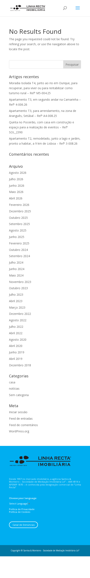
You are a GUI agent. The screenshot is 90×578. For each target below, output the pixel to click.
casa (12, 382)
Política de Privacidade (22, 509)
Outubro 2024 (18, 250)
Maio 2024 (16, 275)
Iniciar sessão (18, 412)
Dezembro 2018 (20, 365)
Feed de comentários (23, 425)
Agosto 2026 (17, 173)
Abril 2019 (15, 359)
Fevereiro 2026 (19, 205)
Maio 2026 (16, 192)
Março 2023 (17, 307)
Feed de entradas (21, 418)
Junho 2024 (16, 269)
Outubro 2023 (18, 288)
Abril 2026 (15, 198)
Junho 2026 (16, 186)
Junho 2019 (16, 352)
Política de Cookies (19, 511)
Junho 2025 (16, 237)
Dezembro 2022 (20, 314)
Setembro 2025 (19, 224)
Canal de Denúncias (24, 524)
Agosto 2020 (17, 340)
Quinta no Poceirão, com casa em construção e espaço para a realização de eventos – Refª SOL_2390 (41, 127)
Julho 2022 (16, 327)
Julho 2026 (16, 179)
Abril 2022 (15, 333)
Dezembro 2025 (20, 211)
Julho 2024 (16, 262)
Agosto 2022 (17, 320)
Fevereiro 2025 (19, 243)
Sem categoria (19, 395)
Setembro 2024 (19, 256)
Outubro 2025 (18, 218)
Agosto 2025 (17, 230)
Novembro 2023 (20, 282)
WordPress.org (19, 431)
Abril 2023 (15, 301)
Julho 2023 (16, 295)
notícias (14, 388)
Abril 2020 (15, 346)
